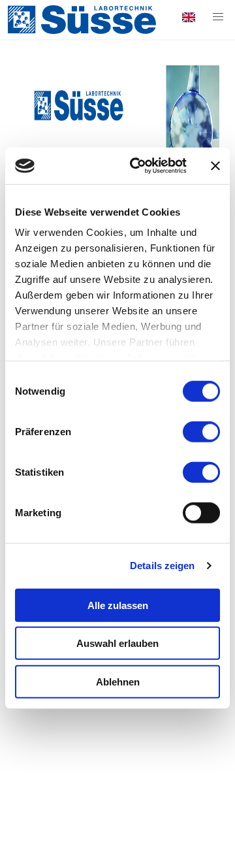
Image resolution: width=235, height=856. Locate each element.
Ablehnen (118, 681)
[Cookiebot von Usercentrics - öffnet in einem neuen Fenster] (138, 165)
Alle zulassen (117, 604)
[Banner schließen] (215, 166)
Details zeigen (162, 565)
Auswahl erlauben (117, 643)
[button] (218, 17)
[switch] (201, 431)
